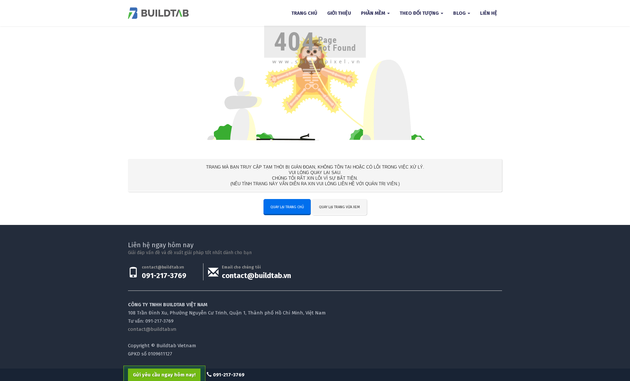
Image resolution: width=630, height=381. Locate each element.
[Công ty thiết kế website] (158, 13)
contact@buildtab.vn (256, 275)
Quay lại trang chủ (287, 207)
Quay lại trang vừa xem (339, 207)
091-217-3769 (164, 275)
